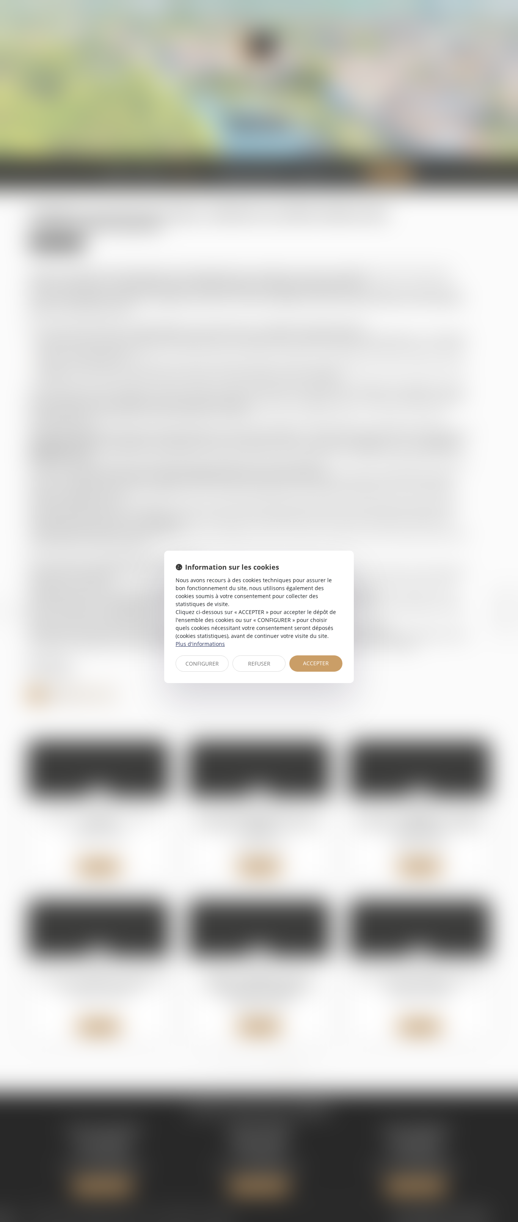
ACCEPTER (316, 663)
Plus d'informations (200, 643)
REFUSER (259, 663)
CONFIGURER (202, 663)
